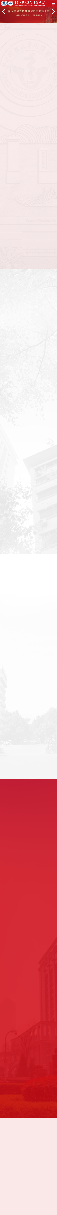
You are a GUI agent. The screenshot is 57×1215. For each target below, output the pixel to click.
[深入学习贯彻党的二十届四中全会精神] (28, 1153)
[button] (4, 11)
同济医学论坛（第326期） (21, 756)
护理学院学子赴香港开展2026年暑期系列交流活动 (28, 407)
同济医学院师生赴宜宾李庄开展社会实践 (13, 530)
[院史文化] (28, 1180)
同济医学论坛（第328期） (21, 730)
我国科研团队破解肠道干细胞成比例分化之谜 (42, 530)
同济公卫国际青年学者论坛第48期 (25, 769)
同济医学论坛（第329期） (21, 717)
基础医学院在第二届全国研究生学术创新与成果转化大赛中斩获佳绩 (28, 422)
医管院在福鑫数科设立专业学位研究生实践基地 (28, 391)
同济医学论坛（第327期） (21, 743)
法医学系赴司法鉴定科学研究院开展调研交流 (28, 376)
